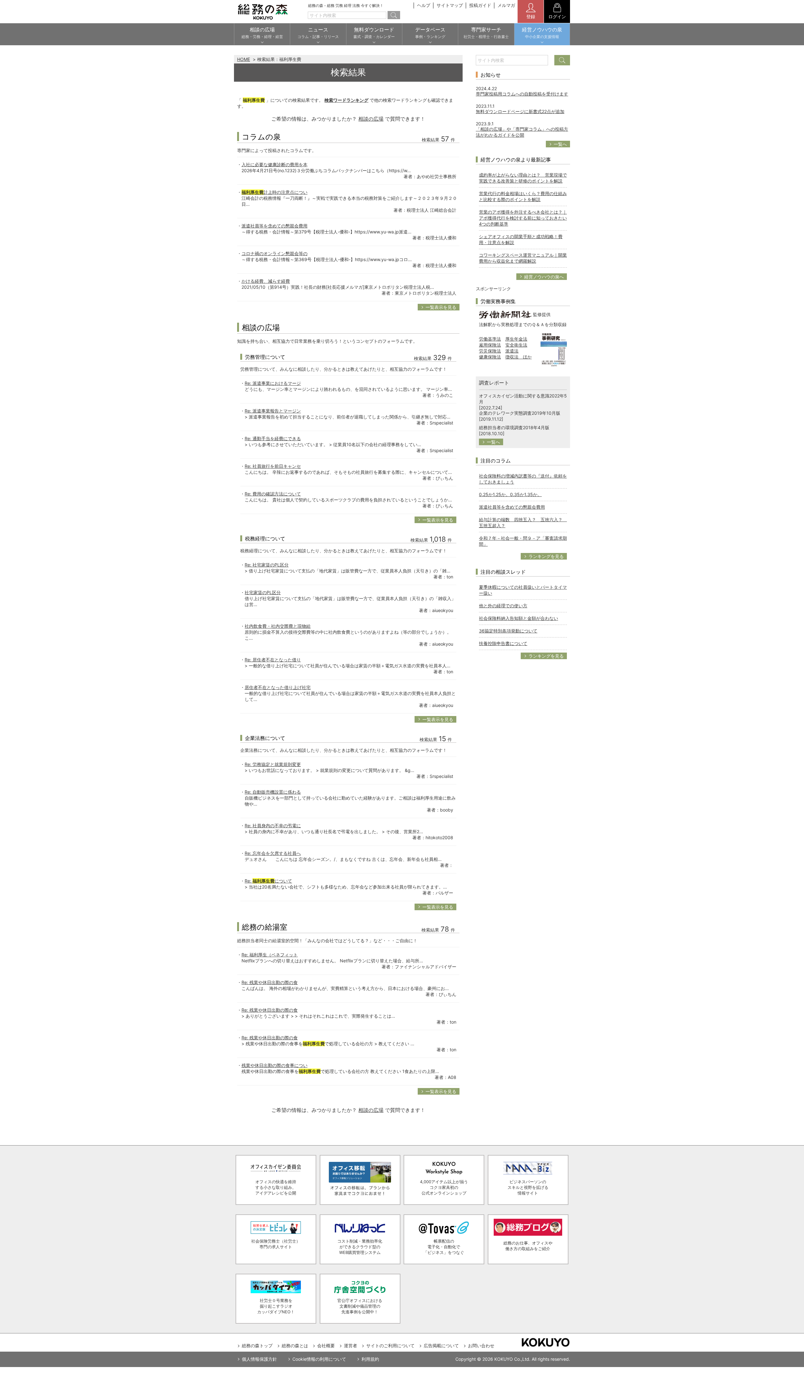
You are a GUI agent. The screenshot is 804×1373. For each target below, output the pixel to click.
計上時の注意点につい (274, 192)
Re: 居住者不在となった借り (273, 659)
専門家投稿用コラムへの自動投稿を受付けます (522, 93)
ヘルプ (423, 5)
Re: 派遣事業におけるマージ (273, 383)
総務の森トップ (257, 1345)
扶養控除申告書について (503, 643)
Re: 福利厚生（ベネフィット (270, 954)
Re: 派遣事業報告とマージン (273, 410)
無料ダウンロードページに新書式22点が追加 (520, 111)
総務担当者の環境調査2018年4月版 (514, 427)
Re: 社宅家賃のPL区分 (267, 564)
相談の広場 (370, 119)
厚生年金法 (516, 339)
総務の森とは (295, 1345)
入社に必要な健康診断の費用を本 (274, 164)
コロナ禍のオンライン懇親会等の (274, 253)
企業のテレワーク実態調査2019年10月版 (519, 413)
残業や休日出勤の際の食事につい (274, 1065)
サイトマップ (450, 5)
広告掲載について (441, 1345)
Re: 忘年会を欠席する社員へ (273, 853)
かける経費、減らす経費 (266, 281)
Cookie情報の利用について (319, 1359)
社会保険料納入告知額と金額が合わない (518, 618)
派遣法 (512, 350)
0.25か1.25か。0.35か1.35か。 (510, 494)
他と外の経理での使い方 (503, 605)
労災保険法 (490, 350)
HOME (243, 59)
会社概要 (326, 1345)
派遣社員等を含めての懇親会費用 (274, 225)
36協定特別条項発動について (508, 630)
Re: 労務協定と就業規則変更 (273, 764)
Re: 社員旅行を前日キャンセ (273, 466)
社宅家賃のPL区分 (263, 592)
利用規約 (370, 1359)
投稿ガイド (480, 5)
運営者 (350, 1345)
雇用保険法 (490, 344)
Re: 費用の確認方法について (273, 493)
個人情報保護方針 (259, 1359)
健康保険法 (490, 356)
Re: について (268, 880)
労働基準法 (490, 339)
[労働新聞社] (505, 314)
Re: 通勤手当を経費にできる (273, 438)
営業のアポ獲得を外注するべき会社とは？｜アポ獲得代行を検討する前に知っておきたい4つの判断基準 (523, 218)
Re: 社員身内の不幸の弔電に (273, 825)
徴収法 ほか (518, 356)
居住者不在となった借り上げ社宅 (278, 687)
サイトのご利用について (390, 1345)
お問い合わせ (481, 1345)
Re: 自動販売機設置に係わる (273, 792)
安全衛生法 (516, 344)
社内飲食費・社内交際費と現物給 (278, 626)
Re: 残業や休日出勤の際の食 (270, 982)
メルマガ (506, 5)
